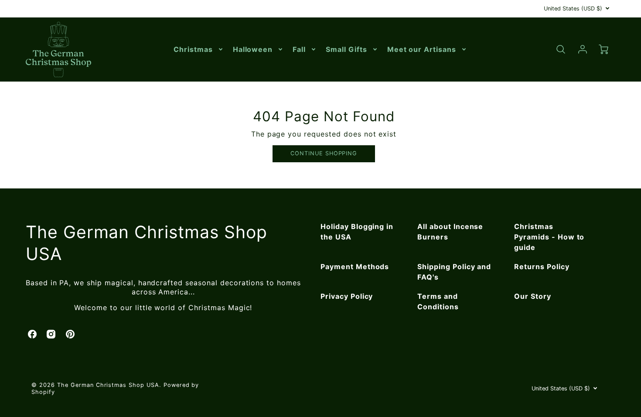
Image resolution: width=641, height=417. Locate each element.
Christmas (193, 49)
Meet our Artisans (421, 49)
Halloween (253, 49)
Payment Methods (354, 266)
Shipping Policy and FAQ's (454, 271)
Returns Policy (541, 266)
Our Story (532, 296)
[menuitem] (198, 49)
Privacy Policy (346, 296)
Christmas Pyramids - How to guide (549, 237)
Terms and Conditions (438, 301)
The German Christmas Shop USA (146, 243)
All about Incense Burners (450, 231)
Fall (299, 49)
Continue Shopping (323, 153)
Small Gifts (346, 49)
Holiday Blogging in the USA (356, 231)
